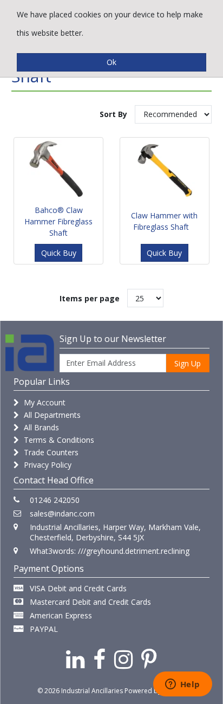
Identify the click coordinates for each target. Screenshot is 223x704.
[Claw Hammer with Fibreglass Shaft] (164, 169)
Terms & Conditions (58, 440)
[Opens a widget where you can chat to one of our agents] (182, 685)
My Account (43, 402)
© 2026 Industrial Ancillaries (80, 690)
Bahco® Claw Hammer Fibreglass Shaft (58, 221)
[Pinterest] (149, 659)
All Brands (40, 427)
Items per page (90, 298)
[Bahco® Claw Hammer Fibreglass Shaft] (58, 169)
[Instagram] (123, 659)
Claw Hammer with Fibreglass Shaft (164, 221)
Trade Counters (50, 452)
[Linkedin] (75, 659)
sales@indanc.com (62, 513)
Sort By (113, 114)
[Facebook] (99, 659)
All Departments (51, 415)
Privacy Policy (46, 465)
